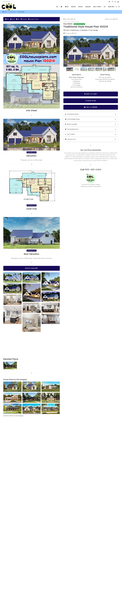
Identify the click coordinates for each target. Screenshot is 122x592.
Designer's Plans (33, 19)
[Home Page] (62, 6)
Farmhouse (66, 22)
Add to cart (91, 94)
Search (73, 6)
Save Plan (91, 101)
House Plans (12, 12)
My (68, 6)
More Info (111, 6)
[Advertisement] (31, 346)
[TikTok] (118, 1)
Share (13, 19)
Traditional (72, 22)
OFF (75, 19)
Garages (88, 6)
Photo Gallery (31, 268)
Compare (24, 19)
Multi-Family (97, 6)
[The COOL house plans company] (91, 178)
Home (5, 12)
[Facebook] (112, 1)
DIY (105, 6)
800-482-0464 (6, 1)
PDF (18, 19)
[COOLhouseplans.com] (9, 6)
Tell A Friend (91, 107)
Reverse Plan (32, 152)
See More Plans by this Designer (13, 416)
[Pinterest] (109, 1)
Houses (80, 6)
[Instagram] (115, 1)
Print (7, 19)
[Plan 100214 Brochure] (31, 66)
